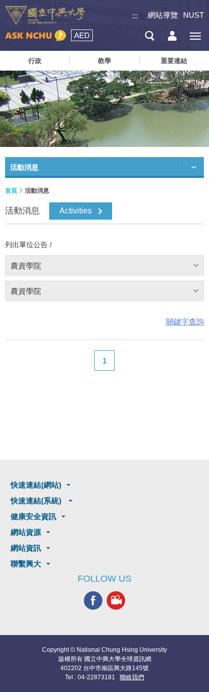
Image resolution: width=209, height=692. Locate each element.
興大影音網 (116, 600)
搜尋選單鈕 (149, 36)
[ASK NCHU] (35, 36)
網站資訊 (26, 548)
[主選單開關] (195, 36)
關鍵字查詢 (185, 321)
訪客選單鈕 (172, 36)
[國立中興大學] (45, 15)
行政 (35, 61)
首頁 (11, 190)
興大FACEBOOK (93, 600)
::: (135, 15)
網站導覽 (163, 15)
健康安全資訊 (33, 516)
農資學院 (26, 265)
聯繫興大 (26, 563)
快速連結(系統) (37, 500)
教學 (104, 61)
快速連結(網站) (36, 484)
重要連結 (174, 61)
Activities (75, 210)
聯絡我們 (132, 677)
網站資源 (26, 532)
